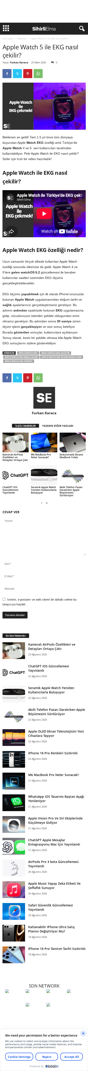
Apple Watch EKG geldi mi (55, 353)
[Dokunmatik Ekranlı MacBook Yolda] (73, 442)
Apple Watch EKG (28, 353)
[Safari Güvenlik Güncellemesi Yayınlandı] (13, 911)
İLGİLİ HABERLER (25, 425)
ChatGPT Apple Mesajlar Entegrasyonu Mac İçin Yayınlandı (54, 842)
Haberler (22, 38)
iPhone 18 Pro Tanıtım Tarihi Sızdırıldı (57, 948)
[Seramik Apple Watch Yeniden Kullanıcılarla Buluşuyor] (44, 475)
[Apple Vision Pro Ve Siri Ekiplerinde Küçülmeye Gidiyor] (13, 824)
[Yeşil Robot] (55, 999)
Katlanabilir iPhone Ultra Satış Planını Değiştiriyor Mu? (51, 929)
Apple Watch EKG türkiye (18, 361)
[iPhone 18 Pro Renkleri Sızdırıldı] (13, 759)
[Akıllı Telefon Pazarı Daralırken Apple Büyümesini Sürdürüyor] (73, 475)
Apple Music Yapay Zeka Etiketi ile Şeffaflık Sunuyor (54, 885)
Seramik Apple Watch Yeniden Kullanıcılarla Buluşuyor (43, 489)
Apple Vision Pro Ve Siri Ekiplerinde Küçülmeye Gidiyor (55, 820)
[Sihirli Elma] (35, 999)
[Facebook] (7, 73)
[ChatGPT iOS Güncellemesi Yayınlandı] (15, 475)
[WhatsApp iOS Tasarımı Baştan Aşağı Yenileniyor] (13, 802)
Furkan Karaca (19, 62)
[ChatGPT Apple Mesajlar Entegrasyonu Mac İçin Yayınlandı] (13, 846)
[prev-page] (42, 503)
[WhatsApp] (38, 73)
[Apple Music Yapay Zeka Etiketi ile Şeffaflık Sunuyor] (13, 889)
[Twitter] (17, 73)
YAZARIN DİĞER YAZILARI (57, 425)
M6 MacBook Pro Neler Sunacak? (41, 456)
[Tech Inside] (76, 999)
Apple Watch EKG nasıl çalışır (21, 357)
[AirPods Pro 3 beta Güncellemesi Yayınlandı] (13, 868)
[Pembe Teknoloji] (35, 1013)
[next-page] (47, 503)
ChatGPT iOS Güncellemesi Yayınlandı (10, 489)
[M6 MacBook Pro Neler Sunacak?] (44, 442)
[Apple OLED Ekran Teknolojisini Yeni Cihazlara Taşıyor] (13, 737)
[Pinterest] (27, 73)
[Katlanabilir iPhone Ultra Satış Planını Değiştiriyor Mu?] (13, 933)
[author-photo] (44, 398)
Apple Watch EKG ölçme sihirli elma (61, 357)
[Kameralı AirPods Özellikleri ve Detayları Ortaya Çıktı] (15, 442)
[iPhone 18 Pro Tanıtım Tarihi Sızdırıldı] (13, 954)
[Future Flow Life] (55, 1013)
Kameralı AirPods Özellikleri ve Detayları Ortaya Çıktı (15, 457)
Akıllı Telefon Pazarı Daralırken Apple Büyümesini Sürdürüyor (71, 491)
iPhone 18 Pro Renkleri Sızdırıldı (53, 753)
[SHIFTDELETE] (14, 999)
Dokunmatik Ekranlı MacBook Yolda (71, 456)
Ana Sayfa (7, 38)
